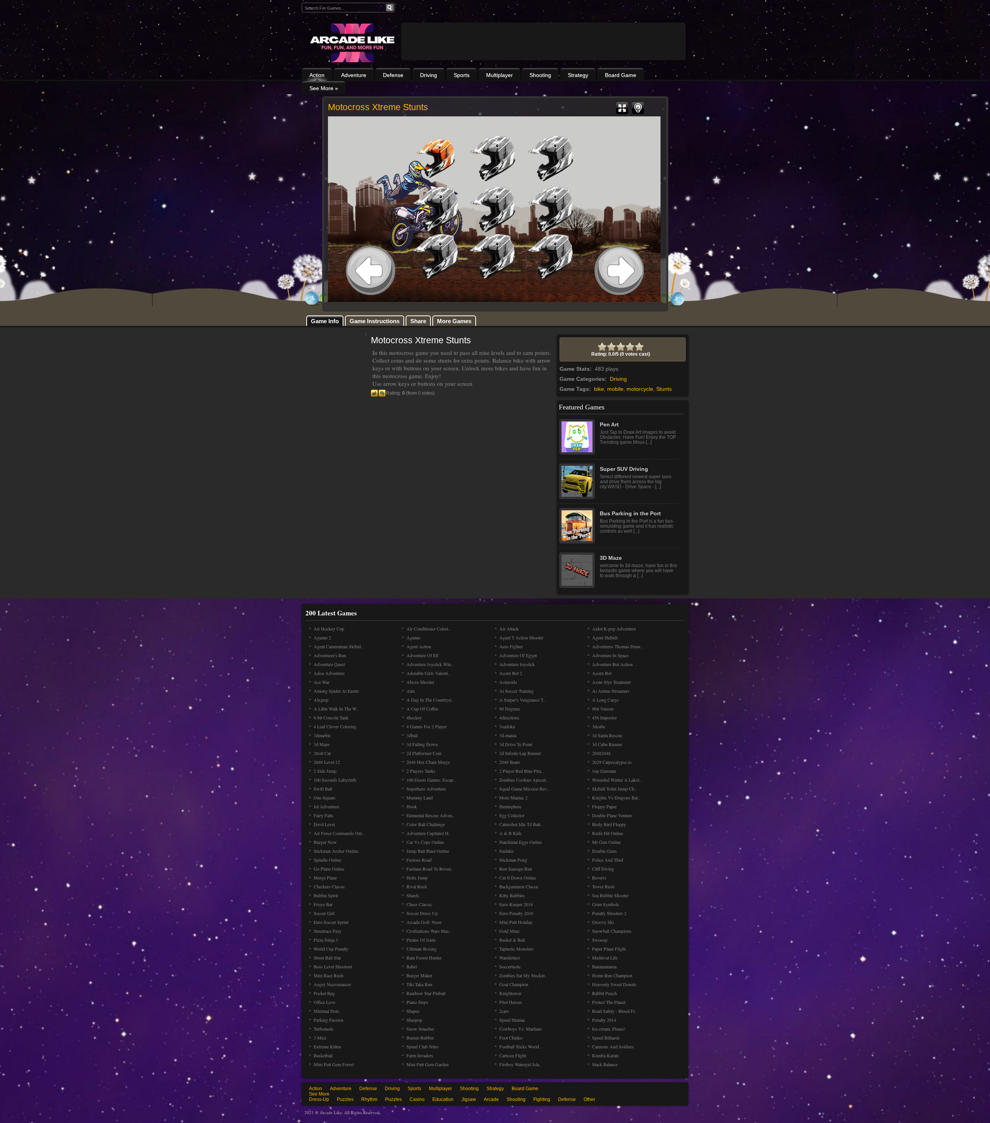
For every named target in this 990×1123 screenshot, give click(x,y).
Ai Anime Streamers (611, 691)
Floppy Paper (604, 806)
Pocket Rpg (324, 993)
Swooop (600, 940)
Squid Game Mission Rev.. (524, 789)
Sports (461, 75)
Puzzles (345, 1099)
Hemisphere (510, 806)
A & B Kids (510, 833)
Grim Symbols (605, 904)
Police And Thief (607, 860)
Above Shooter (420, 682)
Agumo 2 (322, 637)
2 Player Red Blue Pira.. (521, 771)
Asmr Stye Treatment (611, 682)
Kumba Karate (605, 1055)
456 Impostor (604, 717)
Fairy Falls (323, 815)
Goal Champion (513, 984)
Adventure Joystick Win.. (429, 664)
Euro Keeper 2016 (516, 904)
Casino (417, 1099)
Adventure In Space (610, 655)
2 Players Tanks (420, 771)
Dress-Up (319, 1099)
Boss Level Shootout (333, 966)
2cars (504, 1011)
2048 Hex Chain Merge (428, 762)
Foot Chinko (510, 1037)
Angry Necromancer (332, 984)
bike (599, 389)
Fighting (541, 1099)
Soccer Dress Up (422, 913)
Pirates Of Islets (421, 940)
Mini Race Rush (328, 975)
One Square (324, 797)
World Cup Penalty (331, 949)
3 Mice (320, 1037)
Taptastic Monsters (516, 949)
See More (319, 1094)
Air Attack (509, 628)
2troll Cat (322, 753)
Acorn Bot (601, 673)
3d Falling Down (422, 744)
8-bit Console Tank (331, 717)
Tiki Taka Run (419, 984)
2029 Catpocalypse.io (612, 762)
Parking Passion (328, 1020)
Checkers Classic (329, 886)
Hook (411, 806)
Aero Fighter (511, 646)
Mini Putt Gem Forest (334, 1064)
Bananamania (604, 966)
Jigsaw (468, 1099)
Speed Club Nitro (422, 1046)
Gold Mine (509, 931)
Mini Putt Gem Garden (427, 1064)
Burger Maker (419, 975)
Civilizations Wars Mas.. (428, 931)
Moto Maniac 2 (513, 797)
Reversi (599, 877)
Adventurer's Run (330, 655)
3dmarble (322, 735)
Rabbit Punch (604, 993)
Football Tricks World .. (521, 1046)
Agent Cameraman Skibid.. (338, 646)
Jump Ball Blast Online (427, 851)
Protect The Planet (608, 1002)
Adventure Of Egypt (518, 655)
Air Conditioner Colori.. (428, 628)
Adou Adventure (329, 673)
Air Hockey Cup (329, 628)
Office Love (324, 1002)
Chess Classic (419, 904)
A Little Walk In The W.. (336, 708)
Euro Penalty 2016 (516, 913)
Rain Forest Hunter (424, 957)
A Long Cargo (605, 700)
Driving (428, 75)
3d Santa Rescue (607, 735)
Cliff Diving (603, 869)
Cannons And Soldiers (613, 1046)
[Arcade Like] (351, 43)
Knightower (510, 993)
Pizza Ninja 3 (326, 940)
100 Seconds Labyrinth (335, 780)
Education (443, 1099)
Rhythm (369, 1099)
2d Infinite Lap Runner (520, 753)
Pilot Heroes (510, 1002)
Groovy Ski (603, 922)
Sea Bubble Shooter (610, 895)
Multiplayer (499, 75)
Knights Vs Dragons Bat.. (616, 797)
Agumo (413, 637)
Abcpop (321, 700)
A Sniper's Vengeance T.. (522, 700)
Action (316, 75)
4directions (509, 717)
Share (418, 321)
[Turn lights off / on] (638, 108)
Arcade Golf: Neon (424, 922)
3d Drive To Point (515, 744)
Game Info (325, 321)
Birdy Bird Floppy (609, 824)
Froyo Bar (323, 904)
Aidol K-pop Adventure (614, 628)
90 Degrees (509, 708)
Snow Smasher (420, 1029)
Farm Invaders (419, 1055)
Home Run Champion (612, 975)
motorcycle (639, 389)
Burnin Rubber (420, 1037)
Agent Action (418, 646)
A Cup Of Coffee (422, 708)
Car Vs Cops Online (425, 842)
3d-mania (507, 735)
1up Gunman (604, 771)
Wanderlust (509, 957)
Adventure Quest (329, 664)
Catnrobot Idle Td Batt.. (521, 824)
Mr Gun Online (606, 842)
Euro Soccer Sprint (331, 922)
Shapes (413, 1011)
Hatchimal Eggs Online (520, 842)
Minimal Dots (326, 1011)
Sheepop (414, 1020)
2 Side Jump (325, 771)
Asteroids (508, 682)
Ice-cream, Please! (608, 1029)
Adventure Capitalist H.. (428, 833)
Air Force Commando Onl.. (339, 833)
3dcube (598, 726)
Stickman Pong (513, 860)
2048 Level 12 (327, 762)
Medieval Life (605, 957)
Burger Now (325, 842)
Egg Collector (511, 815)
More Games (454, 321)
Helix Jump (417, 877)
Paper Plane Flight (609, 949)
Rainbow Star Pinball (426, 993)
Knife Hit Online (607, 833)
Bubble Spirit (326, 895)
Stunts (664, 389)
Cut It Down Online (517, 877)
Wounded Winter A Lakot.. (617, 780)
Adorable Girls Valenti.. (428, 673)
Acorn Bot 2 (510, 673)
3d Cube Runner (607, 744)
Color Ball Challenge (425, 824)
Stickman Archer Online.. (337, 851)
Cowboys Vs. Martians (520, 1029)
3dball (412, 735)
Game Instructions (374, 321)
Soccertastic (510, 966)
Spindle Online (327, 860)
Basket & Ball (512, 940)
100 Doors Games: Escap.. (431, 780)
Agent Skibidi (605, 637)
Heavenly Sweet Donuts (614, 984)
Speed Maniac (512, 1020)
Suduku (506, 851)
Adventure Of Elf (422, 655)
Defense (393, 75)
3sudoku (507, 726)
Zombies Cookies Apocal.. (523, 780)
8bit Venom (602, 708)
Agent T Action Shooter (521, 637)
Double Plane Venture (612, 815)
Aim (410, 691)
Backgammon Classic (519, 886)
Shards (412, 895)
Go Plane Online (329, 869)
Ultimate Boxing (421, 949)
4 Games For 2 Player (426, 726)
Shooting (540, 75)
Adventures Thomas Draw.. (617, 646)
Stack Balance (605, 1064)
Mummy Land (419, 797)
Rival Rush (416, 886)
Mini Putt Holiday (516, 922)
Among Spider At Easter (336, 691)
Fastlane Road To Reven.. (429, 869)
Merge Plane (325, 877)
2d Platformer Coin (424, 753)
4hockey (414, 717)
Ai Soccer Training (516, 691)
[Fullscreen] (622, 108)
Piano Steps (417, 1002)
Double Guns (604, 851)
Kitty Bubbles (512, 895)
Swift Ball (323, 789)
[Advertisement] (543, 62)
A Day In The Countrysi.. (430, 700)
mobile (615, 389)
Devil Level (324, 824)
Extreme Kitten (327, 1046)
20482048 (601, 753)
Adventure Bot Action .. (614, 664)
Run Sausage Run (515, 869)
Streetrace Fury (327, 931)
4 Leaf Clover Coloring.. (336, 726)
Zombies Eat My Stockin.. (523, 975)
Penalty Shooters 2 (609, 913)
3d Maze (321, 744)
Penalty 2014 (604, 1020)
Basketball (323, 1055)
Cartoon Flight (512, 1055)
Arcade (491, 1099)
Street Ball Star (327, 957)
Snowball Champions (612, 931)
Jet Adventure (326, 806)
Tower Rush (603, 886)
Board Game (620, 75)
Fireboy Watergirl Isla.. (520, 1064)
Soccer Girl (324, 913)
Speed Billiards (606, 1037)
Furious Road (419, 860)
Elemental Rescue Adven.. (430, 815)
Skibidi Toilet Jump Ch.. (614, 789)
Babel (411, 966)
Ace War (321, 682)
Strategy (578, 75)
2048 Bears (509, 762)
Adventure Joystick (517, 664)
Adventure (353, 75)
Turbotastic (324, 1029)
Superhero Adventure (426, 789)
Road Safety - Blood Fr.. (614, 1011)
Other (589, 1099)
